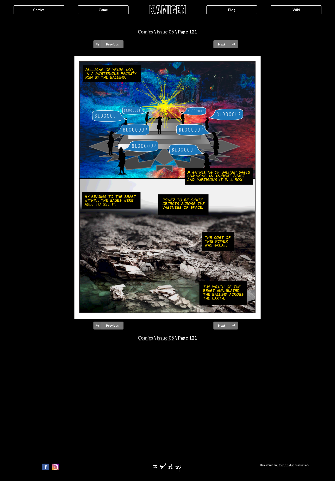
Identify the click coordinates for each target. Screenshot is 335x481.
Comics (39, 10)
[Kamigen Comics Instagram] (55, 467)
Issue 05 (165, 31)
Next (221, 44)
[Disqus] (167, 400)
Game (103, 10)
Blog (232, 10)
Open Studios (285, 464)
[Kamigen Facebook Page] (45, 467)
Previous (112, 44)
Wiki (296, 10)
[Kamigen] (167, 470)
